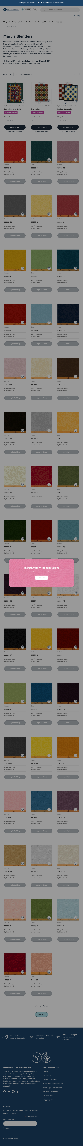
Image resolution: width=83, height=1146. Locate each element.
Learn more (41, 578)
